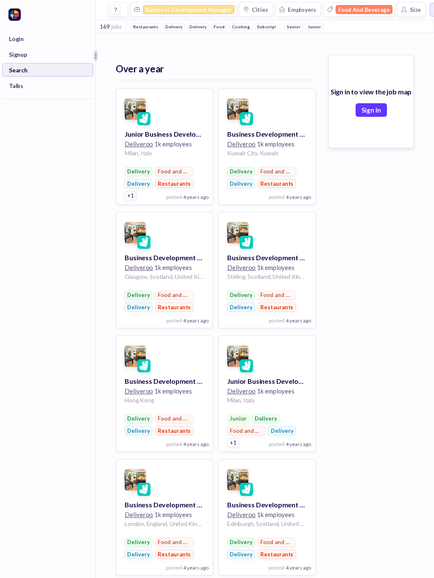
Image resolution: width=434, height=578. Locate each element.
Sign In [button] (371, 110)
